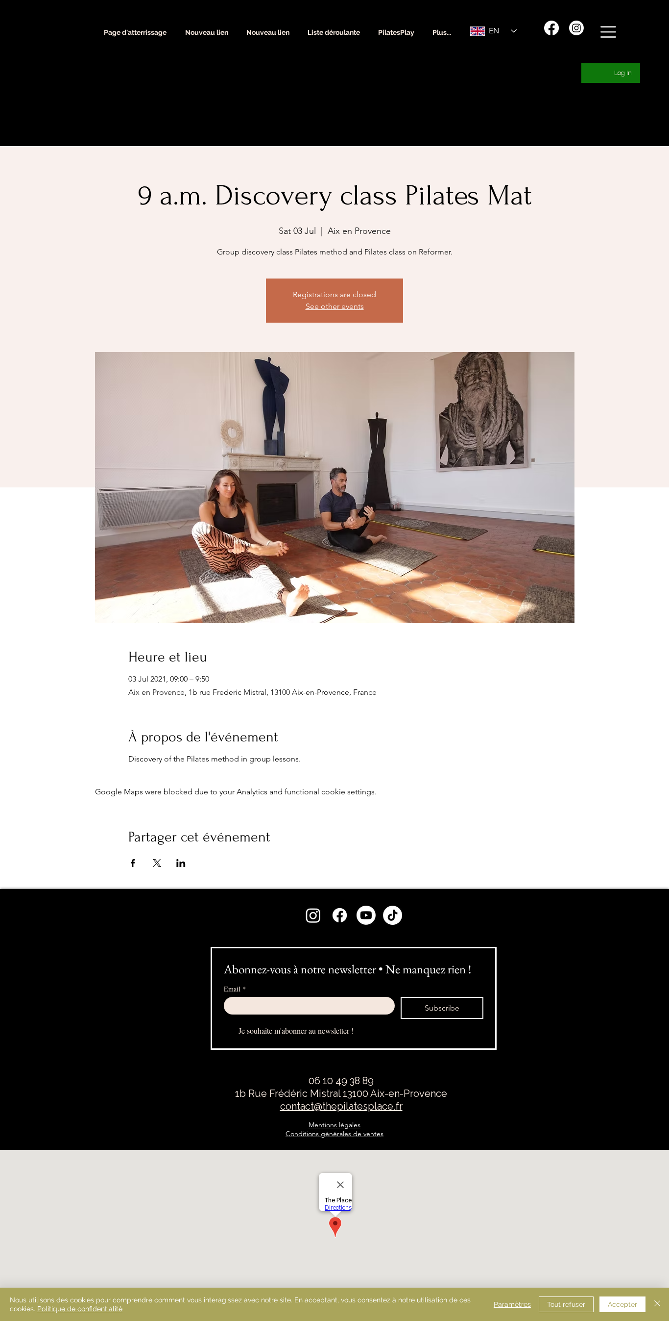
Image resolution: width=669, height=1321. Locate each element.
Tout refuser (566, 1304)
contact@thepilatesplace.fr (341, 1106)
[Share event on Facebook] (133, 863)
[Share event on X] (157, 863)
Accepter (622, 1304)
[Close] (657, 1304)
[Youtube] (366, 915)
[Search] (610, 39)
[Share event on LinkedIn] (181, 863)
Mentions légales (334, 1124)
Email (235, 989)
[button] (608, 32)
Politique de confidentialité (79, 1309)
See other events (335, 306)
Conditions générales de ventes (334, 1133)
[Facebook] (551, 28)
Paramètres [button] (512, 1304)
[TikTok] (392, 915)
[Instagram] (576, 28)
